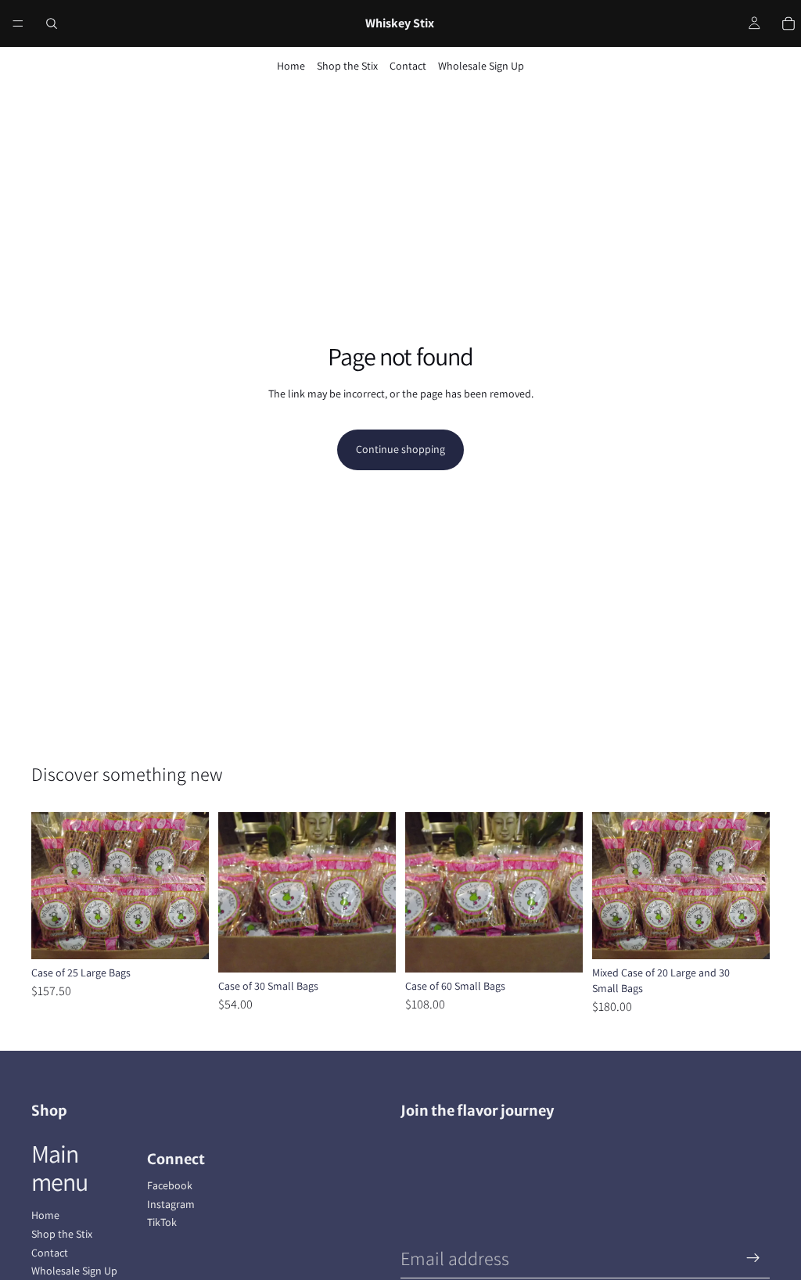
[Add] (185, 936)
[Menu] (18, 23)
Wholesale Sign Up (481, 66)
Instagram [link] (171, 1204)
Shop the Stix (347, 66)
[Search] (51, 23)
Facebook (169, 1185)
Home (291, 66)
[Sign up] (753, 1258)
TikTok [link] (162, 1222)
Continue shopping (400, 449)
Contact (408, 66)
